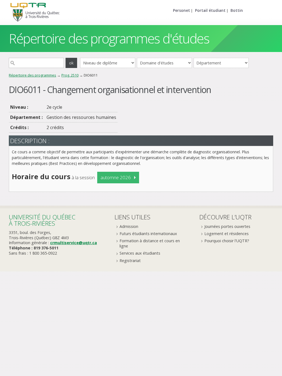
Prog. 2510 (69, 75)
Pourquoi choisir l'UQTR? (226, 240)
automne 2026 (116, 177)
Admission (129, 226)
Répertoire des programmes (32, 75)
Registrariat (130, 260)
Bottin (237, 10)
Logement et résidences (226, 233)
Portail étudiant (210, 10)
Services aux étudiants (140, 253)
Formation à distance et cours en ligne (150, 243)
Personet (181, 10)
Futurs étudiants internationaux (148, 233)
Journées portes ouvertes (227, 226)
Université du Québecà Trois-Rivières (42, 220)
